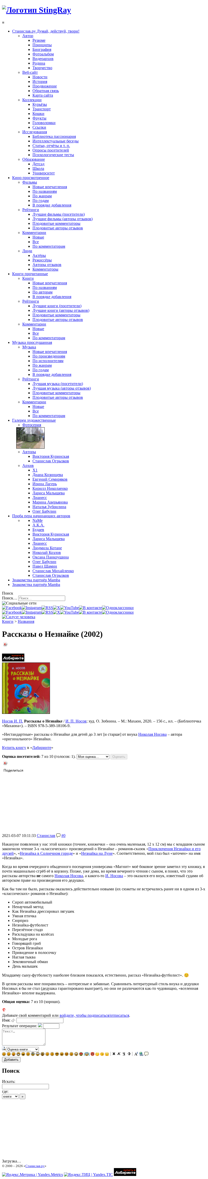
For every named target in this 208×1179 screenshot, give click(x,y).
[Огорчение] (28, 1054)
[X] (56, 608)
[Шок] (38, 1054)
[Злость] (62, 1054)
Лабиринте (41, 747)
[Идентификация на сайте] (13, 1020)
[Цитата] (146, 1054)
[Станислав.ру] (36, 9)
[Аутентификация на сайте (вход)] (18, 617)
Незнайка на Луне (97, 853)
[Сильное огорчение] (33, 1054)
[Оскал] (18, 1054)
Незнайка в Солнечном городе (46, 853)
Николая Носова (152, 734)
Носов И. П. (12, 721)
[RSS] (47, 608)
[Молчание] (52, 1054)
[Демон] (92, 1054)
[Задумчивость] (97, 1054)
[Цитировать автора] (58, 835)
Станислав (46, 835)
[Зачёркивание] (129, 1054)
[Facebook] (12, 608)
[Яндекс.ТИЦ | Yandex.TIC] (88, 1174)
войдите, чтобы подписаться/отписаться (94, 1015)
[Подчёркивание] (124, 1054)
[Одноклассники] (118, 608)
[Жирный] (114, 1054)
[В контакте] (90, 608)
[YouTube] (69, 608)
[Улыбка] (4, 1054)
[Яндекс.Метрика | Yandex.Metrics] (32, 1174)
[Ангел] (87, 1054)
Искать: (8, 1081)
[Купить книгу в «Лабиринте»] (13, 660)
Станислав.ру (35, 1166)
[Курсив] (119, 1054)
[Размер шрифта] (136, 1054)
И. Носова (114, 876)
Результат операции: (19, 1026)
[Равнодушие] (47, 1054)
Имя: (6, 1020)
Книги (7, 621)
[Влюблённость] (81, 1054)
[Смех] (23, 1054)
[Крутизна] (57, 1054)
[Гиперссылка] (141, 1054)
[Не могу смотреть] (107, 1054)
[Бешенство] (66, 1054)
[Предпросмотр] (4, 1049)
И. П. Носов (75, 721)
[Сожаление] (76, 1054)
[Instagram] (32, 608)
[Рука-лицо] (102, 1054)
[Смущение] (71, 1054)
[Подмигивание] (9, 1054)
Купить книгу (14, 747)
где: (5, 1091)
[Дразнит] (13, 1054)
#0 (63, 835)
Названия (26, 621)
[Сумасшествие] (42, 1054)
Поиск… (9, 598)
